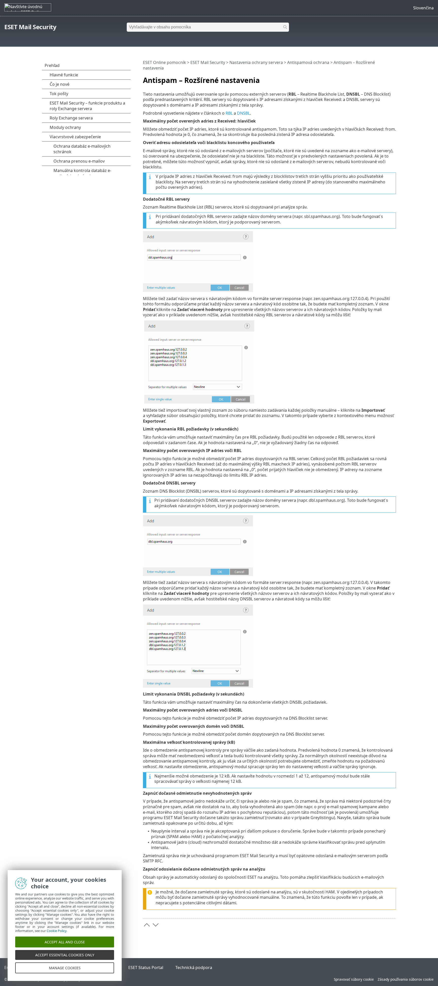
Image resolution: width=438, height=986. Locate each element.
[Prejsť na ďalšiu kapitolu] (155, 925)
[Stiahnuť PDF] (385, 78)
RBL (229, 113)
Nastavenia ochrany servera (256, 62)
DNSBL (243, 113)
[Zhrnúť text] (393, 78)
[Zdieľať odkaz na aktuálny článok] (378, 78)
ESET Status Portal (145, 967)
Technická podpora (193, 967)
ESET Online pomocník (164, 62)
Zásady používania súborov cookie (406, 979)
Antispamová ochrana (308, 62)
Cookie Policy (56, 930)
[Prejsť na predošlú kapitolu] (147, 925)
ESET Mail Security (30, 27)
